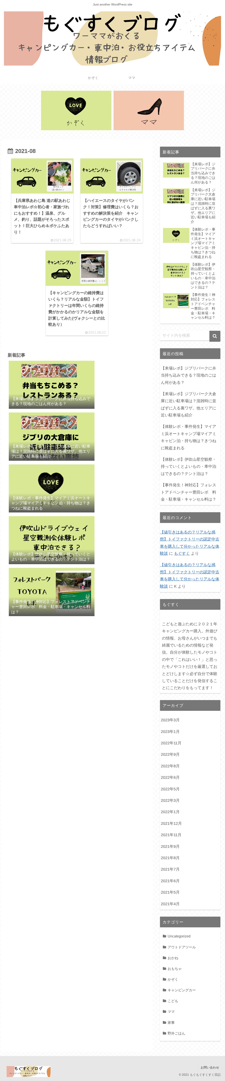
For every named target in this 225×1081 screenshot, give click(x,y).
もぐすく (182, 553)
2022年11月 (171, 743)
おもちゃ (175, 969)
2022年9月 (170, 754)
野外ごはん (176, 1033)
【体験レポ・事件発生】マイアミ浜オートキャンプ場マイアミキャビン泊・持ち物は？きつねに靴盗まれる (188, 437)
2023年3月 (170, 720)
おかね (173, 958)
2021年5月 (170, 892)
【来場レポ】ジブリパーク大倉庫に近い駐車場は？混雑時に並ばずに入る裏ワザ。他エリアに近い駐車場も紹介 (188, 404)
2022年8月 (170, 766)
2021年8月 (170, 858)
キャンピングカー (182, 990)
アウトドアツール (182, 947)
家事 (171, 1022)
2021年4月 (170, 904)
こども (173, 1001)
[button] (214, 336)
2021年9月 (170, 846)
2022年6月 (170, 777)
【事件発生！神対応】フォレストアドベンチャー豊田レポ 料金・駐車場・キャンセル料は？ (188, 492)
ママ (171, 1011)
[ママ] (149, 110)
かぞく (173, 979)
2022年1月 (170, 812)
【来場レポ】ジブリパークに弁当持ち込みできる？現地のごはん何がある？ (188, 375)
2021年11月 (171, 835)
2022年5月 (170, 789)
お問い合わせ (210, 1067)
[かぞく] (76, 110)
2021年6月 (170, 881)
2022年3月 (170, 800)
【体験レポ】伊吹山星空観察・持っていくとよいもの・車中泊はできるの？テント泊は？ (188, 466)
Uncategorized (179, 936)
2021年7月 (170, 869)
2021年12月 (171, 823)
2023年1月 (170, 731)
